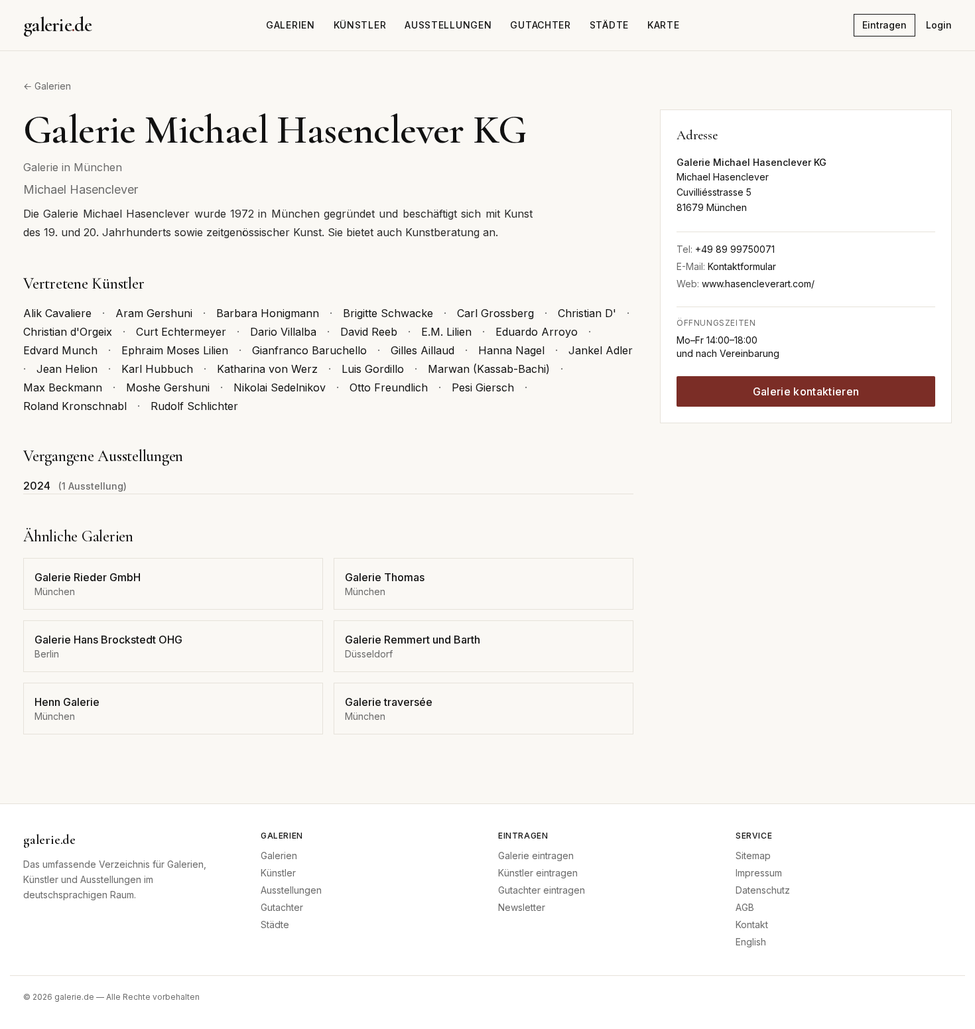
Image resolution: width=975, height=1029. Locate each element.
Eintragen (884, 25)
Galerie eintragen (536, 855)
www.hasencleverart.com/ (758, 283)
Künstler (360, 25)
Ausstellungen (448, 25)
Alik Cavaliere (57, 313)
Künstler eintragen (538, 872)
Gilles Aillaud (422, 350)
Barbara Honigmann (267, 313)
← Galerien (47, 86)
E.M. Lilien (446, 331)
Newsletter (521, 907)
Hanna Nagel (511, 350)
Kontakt (752, 924)
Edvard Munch (60, 350)
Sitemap (753, 855)
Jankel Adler (600, 350)
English (751, 941)
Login (939, 25)
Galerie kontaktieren (806, 391)
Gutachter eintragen (541, 890)
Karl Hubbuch (157, 369)
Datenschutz (763, 890)
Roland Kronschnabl (75, 406)
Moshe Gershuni (168, 387)
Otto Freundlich (389, 387)
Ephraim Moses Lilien (174, 350)
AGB (745, 907)
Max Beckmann (62, 387)
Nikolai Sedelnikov (279, 387)
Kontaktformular (742, 266)
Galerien (290, 25)
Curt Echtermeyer (181, 331)
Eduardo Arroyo (536, 331)
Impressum (759, 872)
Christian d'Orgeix (67, 331)
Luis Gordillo (373, 369)
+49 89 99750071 (735, 249)
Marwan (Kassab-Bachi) (489, 369)
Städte (609, 25)
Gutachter (540, 25)
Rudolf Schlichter (194, 406)
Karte (663, 25)
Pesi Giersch (483, 387)
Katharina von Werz (267, 369)
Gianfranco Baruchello (309, 350)
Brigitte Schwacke (388, 313)
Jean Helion (67, 369)
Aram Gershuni (153, 313)
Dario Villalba (283, 331)
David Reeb (368, 331)
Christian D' (587, 313)
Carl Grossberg (495, 313)
